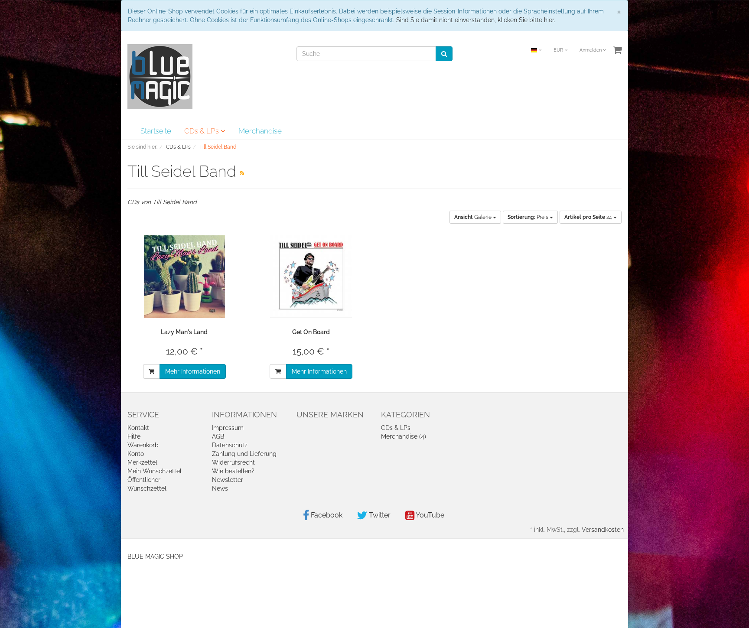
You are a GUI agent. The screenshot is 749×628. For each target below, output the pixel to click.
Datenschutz (229, 445)
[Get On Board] (311, 276)
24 (588, 217)
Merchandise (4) (403, 436)
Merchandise (260, 131)
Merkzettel (142, 462)
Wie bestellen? (233, 471)
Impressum (228, 427)
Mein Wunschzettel (154, 471)
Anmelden (591, 50)
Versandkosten (603, 529)
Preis (529, 217)
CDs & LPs (202, 131)
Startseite (155, 131)
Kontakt (138, 427)
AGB (218, 436)
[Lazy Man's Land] (184, 276)
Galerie (473, 217)
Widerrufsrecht (233, 462)
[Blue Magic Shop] (159, 76)
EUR (559, 50)
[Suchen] (444, 53)
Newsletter (227, 479)
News (220, 488)
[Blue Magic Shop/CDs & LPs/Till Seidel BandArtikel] (242, 173)
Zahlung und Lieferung (244, 453)
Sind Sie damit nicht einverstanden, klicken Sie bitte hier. (475, 19)
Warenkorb (143, 445)
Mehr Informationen (192, 371)
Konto (135, 453)
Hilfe (133, 436)
